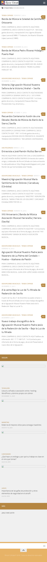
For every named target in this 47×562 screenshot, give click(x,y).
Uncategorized (7, 148)
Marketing (5, 422)
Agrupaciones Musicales (11, 78)
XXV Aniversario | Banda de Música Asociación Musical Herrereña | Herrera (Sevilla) (21, 218)
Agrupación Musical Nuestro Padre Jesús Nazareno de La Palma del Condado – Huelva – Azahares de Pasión (22, 256)
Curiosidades (6, 454)
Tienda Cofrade (7, 15)
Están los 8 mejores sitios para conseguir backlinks (21, 425)
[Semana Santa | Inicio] (12, 3)
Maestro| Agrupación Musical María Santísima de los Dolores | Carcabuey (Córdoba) (20, 183)
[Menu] (44, 2)
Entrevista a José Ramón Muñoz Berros (22, 151)
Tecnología (6, 388)
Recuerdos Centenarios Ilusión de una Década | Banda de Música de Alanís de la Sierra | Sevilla (22, 120)
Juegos (4, 488)
